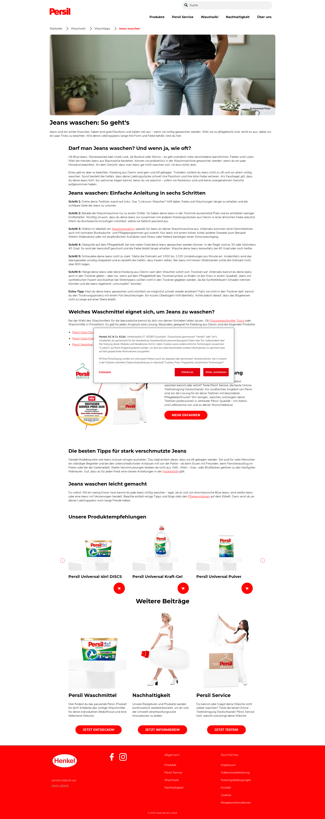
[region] (163, 355)
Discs (240, 321)
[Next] (262, 561)
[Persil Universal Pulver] (226, 561)
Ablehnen (187, 372)
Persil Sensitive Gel (85, 344)
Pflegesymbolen (199, 496)
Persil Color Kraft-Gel (86, 338)
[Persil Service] (226, 673)
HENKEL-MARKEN (60, 785)
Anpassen (105, 372)
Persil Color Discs (84, 332)
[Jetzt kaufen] (119, 588)
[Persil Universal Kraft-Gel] (162, 561)
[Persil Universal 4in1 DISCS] (98, 561)
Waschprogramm (123, 229)
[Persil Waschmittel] (98, 673)
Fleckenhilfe (170, 471)
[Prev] (63, 561)
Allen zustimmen (216, 372)
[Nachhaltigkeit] (162, 673)
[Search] (187, 5)
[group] (162, 561)
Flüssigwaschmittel (222, 321)
